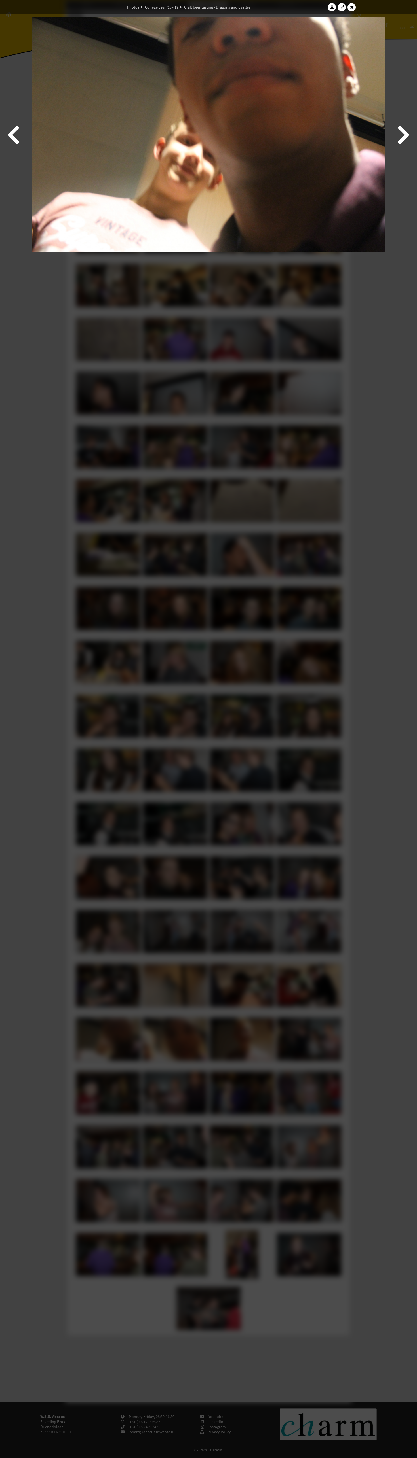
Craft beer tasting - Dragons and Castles (217, 7)
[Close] (352, 7)
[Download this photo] (332, 7)
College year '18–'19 (161, 7)
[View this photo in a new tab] (342, 7)
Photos (133, 7)
